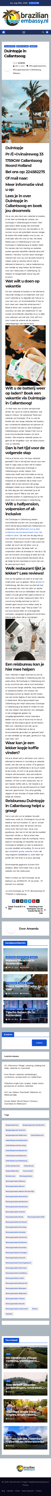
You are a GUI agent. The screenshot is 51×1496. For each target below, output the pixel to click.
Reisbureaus (10, 1176)
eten (40, 582)
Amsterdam (10, 957)
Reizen (34, 1309)
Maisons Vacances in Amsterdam (20, 962)
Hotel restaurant (37, 1135)
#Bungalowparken (37, 66)
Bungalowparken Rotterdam (16, 1135)
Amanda (21, 63)
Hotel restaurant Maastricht (16, 1150)
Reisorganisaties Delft (36, 1217)
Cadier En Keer (11, 983)
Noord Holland (22, 46)
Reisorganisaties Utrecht (15, 1304)
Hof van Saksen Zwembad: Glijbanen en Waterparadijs (25, 1440)
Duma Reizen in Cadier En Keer (24, 988)
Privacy (25, 1485)
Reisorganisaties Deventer (16, 1232)
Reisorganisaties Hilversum (16, 1268)
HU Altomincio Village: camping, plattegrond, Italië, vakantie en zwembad (25, 1360)
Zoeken (39, 1043)
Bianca (11, 1365)
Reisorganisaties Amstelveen (17, 1201)
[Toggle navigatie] (23, 32)
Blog (8, 1354)
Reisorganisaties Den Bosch (16, 1222)
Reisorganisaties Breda (14, 1217)
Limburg (21, 983)
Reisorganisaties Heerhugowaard (18, 1263)
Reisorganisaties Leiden (15, 1278)
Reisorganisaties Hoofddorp (16, 1273)
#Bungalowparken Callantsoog (27, 69)
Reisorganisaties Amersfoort (17, 1196)
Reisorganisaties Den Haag (16, 1227)
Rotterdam (10, 1009)
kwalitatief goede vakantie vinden (24, 851)
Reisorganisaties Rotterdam (16, 1293)
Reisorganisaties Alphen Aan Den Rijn (20, 1191)
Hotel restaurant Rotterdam (16, 1156)
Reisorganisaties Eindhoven (16, 1242)
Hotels (17, 1491)
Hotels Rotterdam (12, 1171)
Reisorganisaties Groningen (16, 1253)
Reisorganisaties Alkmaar (15, 1181)
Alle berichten (15, 1482)
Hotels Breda (29, 1166)
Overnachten (28, 1171)
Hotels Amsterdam (13, 1166)
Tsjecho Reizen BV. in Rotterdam (20, 1014)
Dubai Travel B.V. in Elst (16, 908)
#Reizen (16, 73)
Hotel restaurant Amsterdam (16, 1140)
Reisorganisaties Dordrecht (16, 1237)
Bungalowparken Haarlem (15, 1130)
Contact (39, 1491)
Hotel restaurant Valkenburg (16, 1161)
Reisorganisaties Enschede (16, 1247)
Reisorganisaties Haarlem (15, 1258)
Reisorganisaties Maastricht (16, 1283)
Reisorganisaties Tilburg (15, 1298)
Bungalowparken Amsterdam (34, 1125)
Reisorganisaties (26, 1176)
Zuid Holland (30, 1009)
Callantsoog (10, 46)
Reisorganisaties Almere (15, 1186)
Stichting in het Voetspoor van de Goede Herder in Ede (35, 910)
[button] (43, 32)
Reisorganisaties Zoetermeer (17, 1309)
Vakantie (33, 46)
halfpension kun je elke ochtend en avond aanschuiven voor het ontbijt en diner (23, 532)
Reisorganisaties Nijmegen (16, 1288)
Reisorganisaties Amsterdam (17, 1207)
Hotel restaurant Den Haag (16, 1145)
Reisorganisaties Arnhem (15, 1212)
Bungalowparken (12, 1125)
